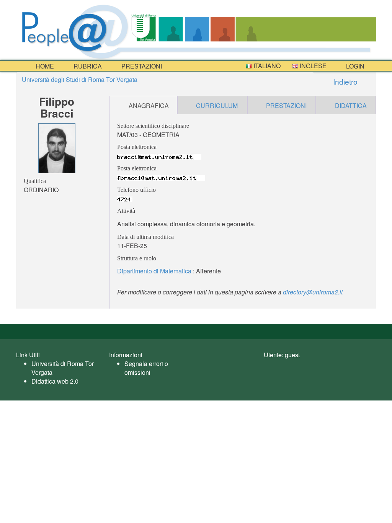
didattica (351, 105)
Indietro (344, 81)
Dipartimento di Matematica (154, 270)
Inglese (312, 65)
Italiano (266, 65)
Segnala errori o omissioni (146, 368)
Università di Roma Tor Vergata (62, 368)
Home (44, 66)
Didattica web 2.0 (54, 381)
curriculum (217, 105)
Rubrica (87, 66)
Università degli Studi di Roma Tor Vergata (79, 79)
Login (354, 66)
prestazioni (141, 66)
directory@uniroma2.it (313, 292)
